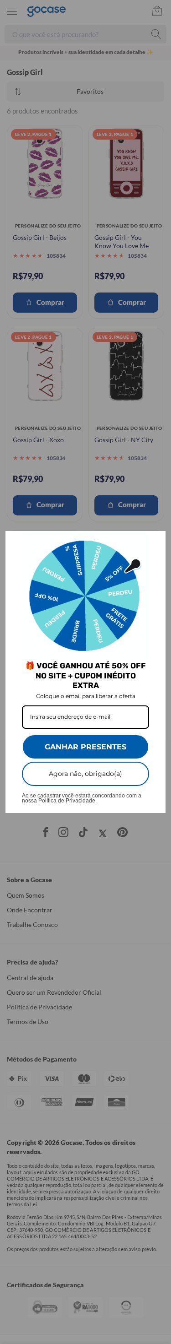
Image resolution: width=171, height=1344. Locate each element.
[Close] (155, 542)
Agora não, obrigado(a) (85, 774)
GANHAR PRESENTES (85, 746)
